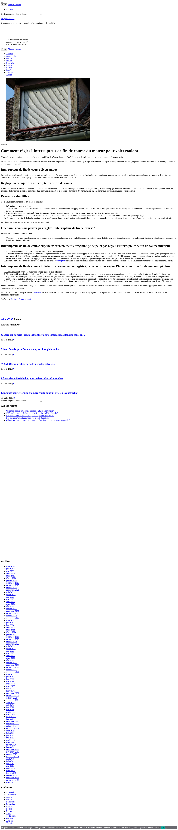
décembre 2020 (12, 721)
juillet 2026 (11, 569)
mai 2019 (10, 766)
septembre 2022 (12, 672)
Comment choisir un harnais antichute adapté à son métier (30, 411)
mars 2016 (10, 782)
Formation (10, 804)
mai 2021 (10, 709)
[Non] (166, 828)
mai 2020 (10, 738)
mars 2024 (10, 630)
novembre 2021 (12, 695)
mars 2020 (10, 742)
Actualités (10, 792)
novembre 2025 (12, 585)
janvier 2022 (11, 691)
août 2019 (10, 759)
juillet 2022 (11, 677)
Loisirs (9, 68)
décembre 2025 (12, 583)
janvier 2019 (11, 775)
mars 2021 (10, 714)
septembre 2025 (12, 590)
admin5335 (26, 299)
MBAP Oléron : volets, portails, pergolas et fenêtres (28, 364)
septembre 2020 (12, 728)
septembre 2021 (12, 700)
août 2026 (10, 566)
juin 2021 (10, 707)
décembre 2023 (12, 637)
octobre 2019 (11, 754)
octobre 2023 (11, 641)
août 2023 (10, 646)
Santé (8, 70)
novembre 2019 (12, 752)
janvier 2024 (11, 634)
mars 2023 (10, 658)
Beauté (9, 58)
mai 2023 (10, 653)
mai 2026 (10, 571)
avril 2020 (10, 740)
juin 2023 (10, 651)
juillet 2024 (11, 623)
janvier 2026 (11, 580)
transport (9, 818)
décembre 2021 (12, 693)
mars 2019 (10, 770)
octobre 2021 (11, 698)
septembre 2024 (12, 618)
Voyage (9, 72)
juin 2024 (10, 625)
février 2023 (11, 660)
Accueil (9, 9)
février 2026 (11, 578)
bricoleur (37, 292)
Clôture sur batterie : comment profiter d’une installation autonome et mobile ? (43, 334)
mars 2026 (10, 576)
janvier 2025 (11, 609)
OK (163, 828)
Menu (4, 5)
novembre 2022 (12, 667)
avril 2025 (10, 601)
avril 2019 (10, 768)
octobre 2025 (11, 587)
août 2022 (10, 674)
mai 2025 (10, 599)
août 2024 (10, 620)
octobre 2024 (11, 616)
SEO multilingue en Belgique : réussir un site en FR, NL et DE (32, 413)
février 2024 (11, 632)
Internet (9, 65)
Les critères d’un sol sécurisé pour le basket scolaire (27, 418)
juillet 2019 (11, 761)
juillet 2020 (11, 733)
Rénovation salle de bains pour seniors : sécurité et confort (32, 378)
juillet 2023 (11, 648)
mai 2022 (10, 681)
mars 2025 (10, 604)
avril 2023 (10, 655)
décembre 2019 (12, 749)
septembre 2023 (12, 644)
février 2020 (11, 745)
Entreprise (10, 63)
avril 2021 (10, 712)
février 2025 (11, 606)
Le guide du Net (7, 18)
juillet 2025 (11, 594)
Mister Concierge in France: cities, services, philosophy (30, 349)
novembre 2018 (12, 780)
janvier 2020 (11, 747)
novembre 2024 (12, 613)
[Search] (41, 14)
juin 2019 (10, 763)
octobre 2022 (11, 670)
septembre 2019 (12, 756)
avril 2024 (10, 627)
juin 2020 (10, 735)
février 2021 (11, 717)
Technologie (11, 816)
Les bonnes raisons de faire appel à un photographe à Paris (30, 415)
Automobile (11, 56)
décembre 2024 (12, 611)
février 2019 (11, 773)
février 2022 (11, 688)
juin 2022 (10, 679)
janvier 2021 (11, 719)
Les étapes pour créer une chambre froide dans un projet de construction (39, 392)
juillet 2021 (11, 705)
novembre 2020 (12, 724)
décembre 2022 (12, 665)
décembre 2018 (12, 778)
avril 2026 (10, 573)
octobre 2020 (11, 726)
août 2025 (10, 592)
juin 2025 (10, 597)
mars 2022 (10, 686)
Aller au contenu (14, 5)
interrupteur (60, 261)
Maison (9, 61)
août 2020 (10, 731)
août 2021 (10, 702)
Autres (9, 75)
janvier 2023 (11, 663)
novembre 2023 (12, 639)
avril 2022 (10, 684)
